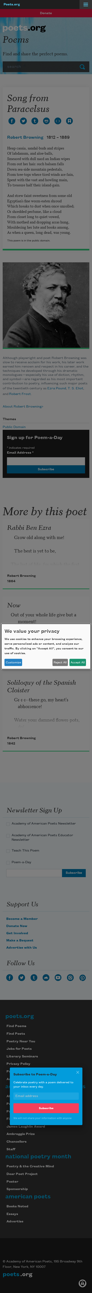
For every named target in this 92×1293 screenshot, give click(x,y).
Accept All (78, 662)
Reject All (60, 662)
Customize (13, 662)
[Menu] (85, 4)
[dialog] (46, 646)
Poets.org (12, 4)
